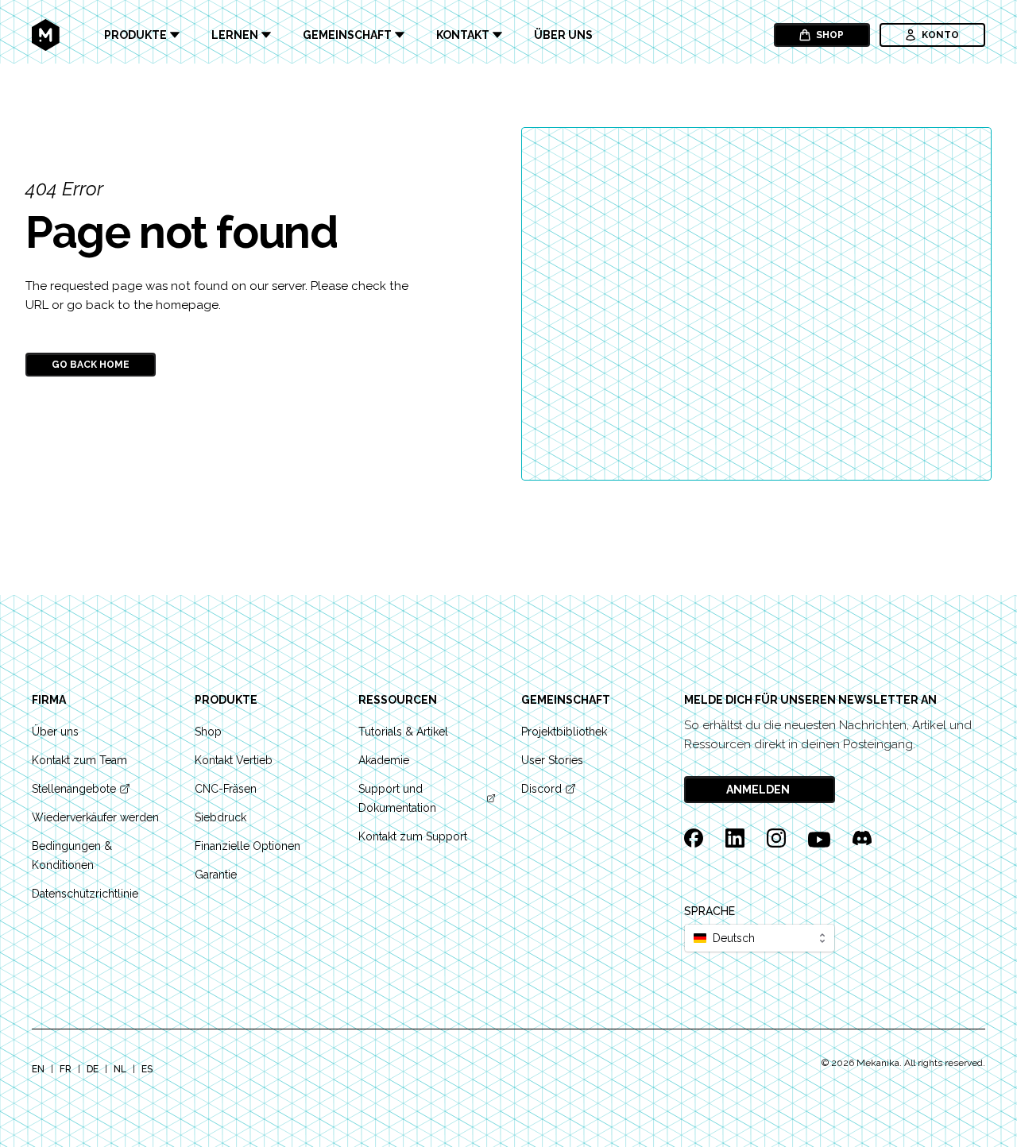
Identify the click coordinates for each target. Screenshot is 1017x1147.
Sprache (709, 911)
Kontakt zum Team (79, 760)
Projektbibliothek (564, 731)
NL (120, 1069)
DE (93, 1069)
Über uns (563, 35)
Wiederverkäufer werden (95, 817)
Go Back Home (91, 364)
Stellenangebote (74, 788)
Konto (940, 35)
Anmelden (758, 789)
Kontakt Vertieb (234, 760)
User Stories (552, 760)
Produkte (135, 35)
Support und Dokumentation (397, 798)
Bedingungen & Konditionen (72, 855)
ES (147, 1069)
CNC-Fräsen (226, 788)
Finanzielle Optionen (247, 846)
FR (66, 1069)
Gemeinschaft (347, 35)
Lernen (234, 35)
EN (38, 1069)
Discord (541, 788)
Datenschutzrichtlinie (85, 893)
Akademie (383, 760)
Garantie (216, 874)
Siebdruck (220, 817)
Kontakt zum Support (412, 836)
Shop (830, 35)
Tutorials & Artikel (403, 731)
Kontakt (462, 35)
